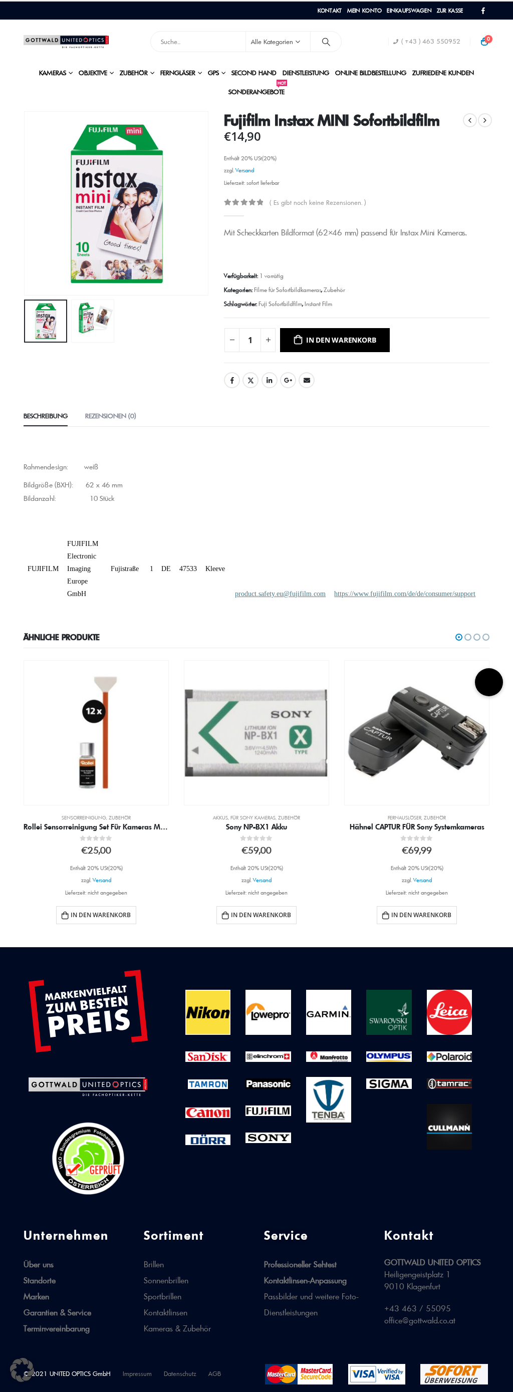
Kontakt (330, 10)
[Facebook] (482, 11)
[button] (458, 637)
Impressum (137, 1373)
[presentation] (26, 203)
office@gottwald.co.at (419, 1320)
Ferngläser (177, 73)
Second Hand (254, 73)
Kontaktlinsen (165, 1312)
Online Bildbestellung (370, 73)
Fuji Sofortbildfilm (280, 304)
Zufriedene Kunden (443, 73)
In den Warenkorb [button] (101, 915)
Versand (244, 170)
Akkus (220, 817)
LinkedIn (270, 380)
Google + (288, 380)
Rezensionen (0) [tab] (110, 416)
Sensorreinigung (84, 817)
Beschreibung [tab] (46, 416)
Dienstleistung (306, 73)
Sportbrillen (162, 1296)
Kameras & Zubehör (177, 1328)
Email (307, 380)
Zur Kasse (450, 10)
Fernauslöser (404, 817)
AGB (214, 1373)
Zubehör (134, 73)
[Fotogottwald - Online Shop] (66, 41)
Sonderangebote (257, 89)
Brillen (154, 1264)
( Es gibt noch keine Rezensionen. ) (318, 202)
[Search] (326, 42)
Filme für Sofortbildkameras (287, 290)
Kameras (52, 73)
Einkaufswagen (409, 10)
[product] (96, 733)
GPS (213, 73)
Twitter (250, 380)
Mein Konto (364, 10)
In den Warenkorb (341, 340)
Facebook (232, 380)
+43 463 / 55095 (417, 1308)
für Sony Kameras (253, 817)
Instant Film (318, 304)
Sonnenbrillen (166, 1280)
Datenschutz (180, 1373)
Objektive (93, 73)
